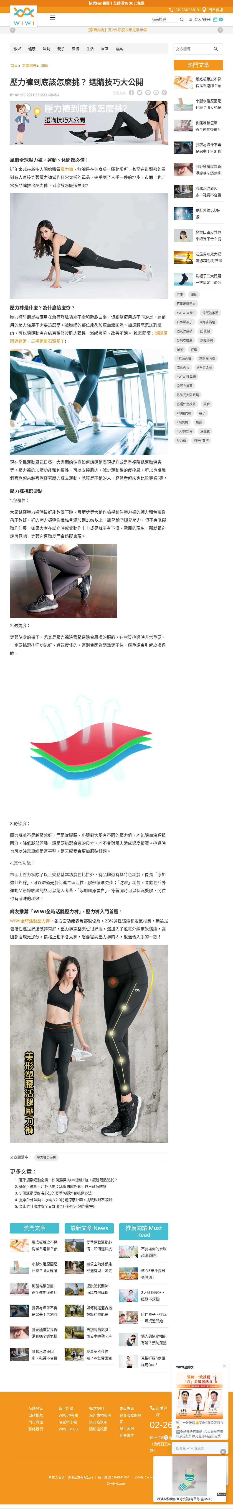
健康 (31, 48)
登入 (198, 19)
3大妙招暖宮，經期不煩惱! (153, 1295)
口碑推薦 (35, 1415)
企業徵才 (126, 1435)
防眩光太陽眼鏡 (188, 395)
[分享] (143, 1468)
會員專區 (126, 1408)
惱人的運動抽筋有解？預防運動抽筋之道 (154, 1339)
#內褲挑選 (207, 322)
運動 (46, 48)
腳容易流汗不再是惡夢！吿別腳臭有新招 (44, 1311)
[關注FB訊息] (89, 1468)
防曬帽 (205, 331)
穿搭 (75, 48)
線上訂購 (66, 1408)
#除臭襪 (182, 422)
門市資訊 (215, 10)
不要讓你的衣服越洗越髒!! (154, 1251)
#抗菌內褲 (184, 358)
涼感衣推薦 (184, 386)
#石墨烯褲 (204, 367)
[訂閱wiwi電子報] (132, 1468)
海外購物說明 (100, 1415)
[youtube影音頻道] (111, 1468)
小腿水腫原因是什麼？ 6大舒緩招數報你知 (44, 1267)
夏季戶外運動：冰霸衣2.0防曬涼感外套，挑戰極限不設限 (65, 1199)
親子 (61, 48)
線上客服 (126, 1428)
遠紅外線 (206, 340)
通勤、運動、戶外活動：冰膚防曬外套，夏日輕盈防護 (62, 1186)
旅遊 (17, 48)
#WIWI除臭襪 (186, 377)
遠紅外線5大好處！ (208, 213)
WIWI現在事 (68, 1415)
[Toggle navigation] (52, 17)
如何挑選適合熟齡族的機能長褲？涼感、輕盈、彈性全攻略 (99, 1311)
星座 (104, 48)
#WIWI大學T (186, 313)
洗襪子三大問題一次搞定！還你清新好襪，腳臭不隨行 (208, 279)
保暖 (180, 349)
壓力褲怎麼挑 (46, 1157)
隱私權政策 (98, 1429)
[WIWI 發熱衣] (24, 16)
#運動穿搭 (201, 440)
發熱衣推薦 (184, 340)
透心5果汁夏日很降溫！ (153, 1273)
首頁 (14, 65)
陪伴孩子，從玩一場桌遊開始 (154, 1317)
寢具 (119, 48)
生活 (90, 48)
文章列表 (29, 65)
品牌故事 (35, 1408)
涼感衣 (205, 431)
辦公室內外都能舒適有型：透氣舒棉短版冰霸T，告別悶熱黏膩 (99, 1267)
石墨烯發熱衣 (186, 304)
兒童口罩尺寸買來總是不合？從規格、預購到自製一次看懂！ (208, 235)
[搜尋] (182, 19)
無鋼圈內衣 (207, 358)
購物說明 (96, 1408)
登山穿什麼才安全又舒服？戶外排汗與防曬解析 (57, 1206)
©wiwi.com (116, 1483)
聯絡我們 (35, 1429)
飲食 (206, 404)
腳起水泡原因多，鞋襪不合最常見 (44, 1354)
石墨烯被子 (184, 322)
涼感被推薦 (210, 313)
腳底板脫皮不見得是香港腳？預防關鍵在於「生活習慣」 (44, 1245)
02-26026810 (187, 10)
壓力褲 (67, 169)
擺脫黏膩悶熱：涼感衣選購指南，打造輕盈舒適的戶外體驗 (99, 1289)
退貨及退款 (98, 1422)
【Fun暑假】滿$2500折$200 (116, 30)
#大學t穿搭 (184, 431)
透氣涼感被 (184, 331)
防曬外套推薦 (186, 404)
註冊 (206, 19)
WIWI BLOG (68, 1429)
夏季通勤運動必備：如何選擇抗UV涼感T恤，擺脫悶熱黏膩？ (68, 1180)
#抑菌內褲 (184, 413)
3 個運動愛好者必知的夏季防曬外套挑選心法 (55, 1193)
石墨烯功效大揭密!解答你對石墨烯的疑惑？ (209, 257)
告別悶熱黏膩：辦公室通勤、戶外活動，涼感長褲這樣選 (99, 1332)
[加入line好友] (121, 1468)
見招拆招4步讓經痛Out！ (153, 1361)
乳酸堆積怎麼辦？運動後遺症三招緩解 (44, 1289)
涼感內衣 (183, 367)
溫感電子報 (68, 1422)
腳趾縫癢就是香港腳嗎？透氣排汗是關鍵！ (44, 1332)
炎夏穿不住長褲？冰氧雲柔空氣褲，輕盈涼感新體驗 (99, 1354)
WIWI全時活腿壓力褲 (30, 921)
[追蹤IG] (100, 1468)
